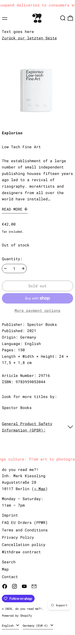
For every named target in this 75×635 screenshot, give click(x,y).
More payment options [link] (37, 310)
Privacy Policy (18, 537)
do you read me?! (28, 609)
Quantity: (12, 258)
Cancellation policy (23, 544)
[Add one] (23, 268)
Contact (10, 576)
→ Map (39, 488)
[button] (63, 18)
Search (9, 561)
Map (5, 569)
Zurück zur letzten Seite (29, 37)
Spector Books (17, 407)
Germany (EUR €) (36, 625)
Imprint (10, 515)
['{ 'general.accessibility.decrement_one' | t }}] (5, 268)
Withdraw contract (21, 551)
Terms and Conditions (25, 529)
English (8, 625)
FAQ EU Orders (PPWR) (25, 522)
